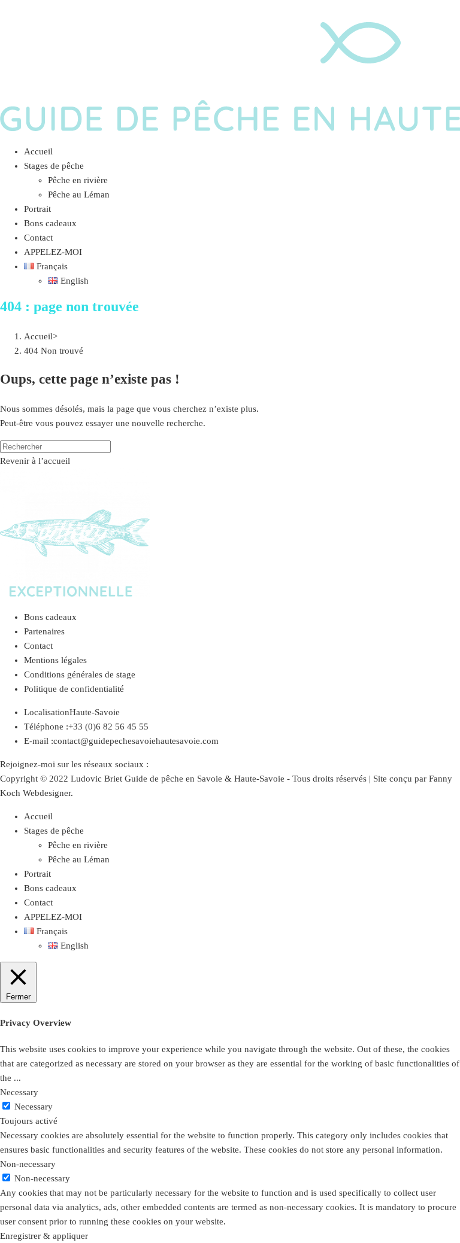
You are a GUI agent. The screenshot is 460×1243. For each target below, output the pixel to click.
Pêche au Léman (79, 859)
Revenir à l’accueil (35, 461)
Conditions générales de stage (79, 674)
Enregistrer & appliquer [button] (44, 1236)
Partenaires (44, 631)
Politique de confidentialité (74, 689)
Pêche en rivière (78, 845)
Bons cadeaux (50, 617)
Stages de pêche (54, 830)
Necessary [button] (19, 1092)
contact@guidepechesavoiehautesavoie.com (136, 741)
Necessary (33, 1106)
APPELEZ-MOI (53, 917)
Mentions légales (55, 660)
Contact (38, 646)
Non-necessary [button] (28, 1164)
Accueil (38, 816)
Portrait (37, 874)
